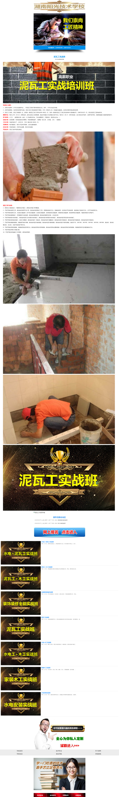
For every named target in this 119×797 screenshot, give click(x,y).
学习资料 (98, 751)
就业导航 (59, 754)
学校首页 (20, 751)
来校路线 (98, 754)
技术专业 (59, 751)
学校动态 (20, 754)
